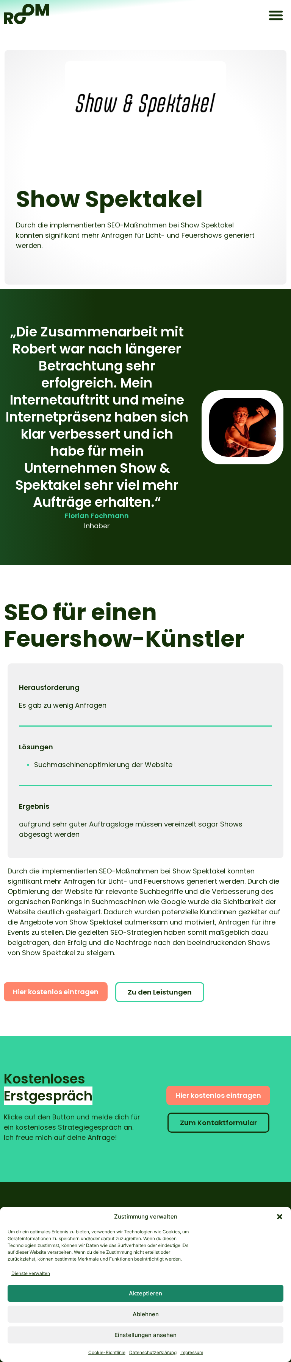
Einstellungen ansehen (145, 1335)
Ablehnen (146, 1314)
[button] (279, 1216)
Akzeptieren (145, 1293)
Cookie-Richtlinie (106, 1352)
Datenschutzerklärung (153, 1352)
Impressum (191, 1352)
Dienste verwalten (30, 1273)
